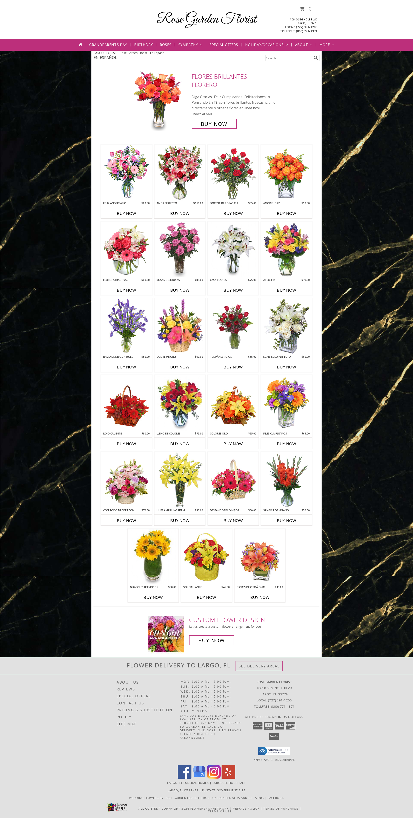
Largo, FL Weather (183, 790)
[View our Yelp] (228, 777)
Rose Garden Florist (206, 19)
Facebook (276, 798)
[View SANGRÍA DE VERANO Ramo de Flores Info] (286, 480)
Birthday (143, 44)
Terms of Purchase (281, 808)
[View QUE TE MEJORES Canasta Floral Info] (180, 326)
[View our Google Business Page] (199, 777)
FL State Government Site (223, 790)
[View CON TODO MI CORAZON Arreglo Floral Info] (126, 480)
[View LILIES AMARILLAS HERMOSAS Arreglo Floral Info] (180, 480)
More (324, 44)
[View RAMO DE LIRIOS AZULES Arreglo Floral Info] (126, 326)
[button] (305, 9)
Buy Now (214, 123)
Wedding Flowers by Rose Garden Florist (164, 798)
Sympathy (188, 44)
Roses (165, 44)
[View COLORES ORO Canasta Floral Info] (233, 403)
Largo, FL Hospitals (229, 783)
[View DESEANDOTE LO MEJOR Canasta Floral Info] (233, 480)
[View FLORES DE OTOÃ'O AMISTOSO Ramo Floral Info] (260, 556)
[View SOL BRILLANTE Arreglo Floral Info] (206, 556)
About (301, 44)
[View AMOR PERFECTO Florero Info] (180, 172)
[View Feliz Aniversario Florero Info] (126, 172)
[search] (315, 57)
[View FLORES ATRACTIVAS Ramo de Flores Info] (126, 249)
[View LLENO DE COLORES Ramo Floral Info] (180, 403)
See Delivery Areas (259, 666)
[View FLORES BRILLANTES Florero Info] (161, 100)
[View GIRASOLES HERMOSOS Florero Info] (153, 556)
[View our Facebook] (184, 777)
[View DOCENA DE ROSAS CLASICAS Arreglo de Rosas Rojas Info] (233, 172)
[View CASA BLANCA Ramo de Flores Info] (233, 249)
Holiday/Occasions (264, 44)
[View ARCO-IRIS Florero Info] (286, 249)
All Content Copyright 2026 (164, 808)
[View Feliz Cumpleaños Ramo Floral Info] (286, 403)
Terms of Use (220, 811)
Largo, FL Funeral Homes (188, 783)
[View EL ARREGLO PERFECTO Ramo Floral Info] (286, 326)
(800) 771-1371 (306, 31)
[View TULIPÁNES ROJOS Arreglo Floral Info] (233, 326)
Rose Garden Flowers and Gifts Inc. (234, 798)
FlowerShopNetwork (209, 808)
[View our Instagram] (214, 777)
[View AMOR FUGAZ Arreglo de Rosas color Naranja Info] (286, 172)
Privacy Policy (246, 808)
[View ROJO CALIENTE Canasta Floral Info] (126, 403)
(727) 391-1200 (306, 27)
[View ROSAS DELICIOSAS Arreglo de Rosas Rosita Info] (180, 249)
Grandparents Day (108, 44)
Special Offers (224, 44)
